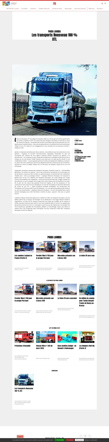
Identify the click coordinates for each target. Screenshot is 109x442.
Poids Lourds (54, 237)
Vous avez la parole (80, 8)
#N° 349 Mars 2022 (80, 158)
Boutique (100, 8)
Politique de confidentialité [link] (91, 440)
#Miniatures (65, 358)
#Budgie (60, 358)
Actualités (24, 8)
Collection (33, 8)
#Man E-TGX (39, 269)
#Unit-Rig (91, 359)
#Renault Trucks (92, 317)
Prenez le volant (57, 8)
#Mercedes (61, 269)
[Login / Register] (102, 3)
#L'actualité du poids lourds (83, 157)
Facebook (78, 150)
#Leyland (17, 268)
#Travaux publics (84, 359)
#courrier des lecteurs (21, 356)
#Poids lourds (19, 269)
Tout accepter (60, 440)
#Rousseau (78, 159)
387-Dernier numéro (12, 8)
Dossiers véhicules (44, 8)
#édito (38, 358)
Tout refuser (70, 440)
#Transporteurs (79, 161)
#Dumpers (82, 358)
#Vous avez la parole (21, 359)
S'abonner (91, 8)
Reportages (68, 8)
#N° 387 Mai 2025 (24, 268)
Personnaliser (79, 440)
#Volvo (90, 267)
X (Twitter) (79, 152)
